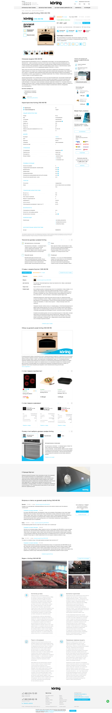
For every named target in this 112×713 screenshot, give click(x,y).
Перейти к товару (27, 425)
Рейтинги (61, 702)
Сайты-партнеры (62, 701)
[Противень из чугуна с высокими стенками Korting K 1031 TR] (64, 381)
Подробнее (82, 152)
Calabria (57, 136)
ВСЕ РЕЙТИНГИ (82, 131)
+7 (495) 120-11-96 (82, 161)
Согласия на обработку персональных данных (56, 711)
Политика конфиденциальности (51, 706)
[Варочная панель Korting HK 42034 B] (29, 381)
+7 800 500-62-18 (26, 4)
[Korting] (56, 3)
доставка (62, 31)
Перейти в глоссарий (49, 457)
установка (71, 31)
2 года (79, 31)
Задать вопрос (82, 511)
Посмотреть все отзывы (66, 272)
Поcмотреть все (82, 514)
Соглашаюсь (72, 710)
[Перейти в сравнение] (80, 4)
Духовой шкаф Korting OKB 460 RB (43, 504)
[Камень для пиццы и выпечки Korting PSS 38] (77, 100)
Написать (82, 165)
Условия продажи (62, 706)
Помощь (61, 698)
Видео (60, 695)
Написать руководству (82, 699)
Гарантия (47, 698)
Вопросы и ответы (63, 699)
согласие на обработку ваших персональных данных (44, 710)
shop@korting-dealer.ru (80, 694)
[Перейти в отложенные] (75, 4)
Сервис (47, 697)
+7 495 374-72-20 (26, 3)
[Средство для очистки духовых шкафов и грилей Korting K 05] (77, 92)
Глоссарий (48, 704)
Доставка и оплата (49, 695)
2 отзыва (65, 16)
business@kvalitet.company (81, 697)
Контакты (48, 701)
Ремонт (60, 697)
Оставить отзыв (27, 272)
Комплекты (78, 7)
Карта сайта (76, 706)
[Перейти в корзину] (84, 4)
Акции (76, 1)
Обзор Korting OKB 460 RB (32, 97)
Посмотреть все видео (83, 558)
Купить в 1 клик (78, 22)
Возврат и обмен (49, 699)
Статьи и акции (49, 702)
